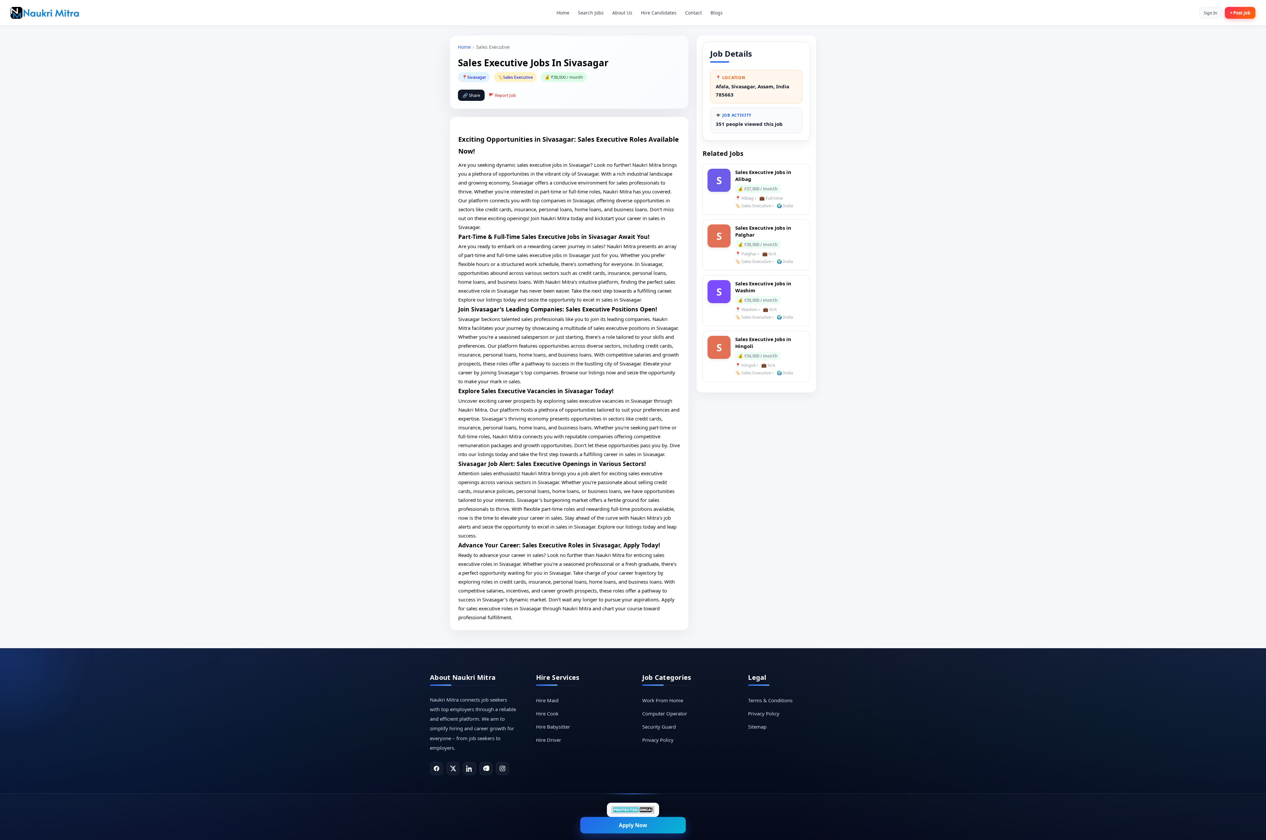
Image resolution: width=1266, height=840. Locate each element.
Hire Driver (548, 740)
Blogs (716, 13)
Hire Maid (547, 700)
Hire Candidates (659, 13)
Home (563, 13)
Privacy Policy (658, 740)
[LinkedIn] (469, 768)
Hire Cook (547, 713)
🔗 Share (471, 95)
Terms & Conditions (770, 700)
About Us (622, 13)
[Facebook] (436, 768)
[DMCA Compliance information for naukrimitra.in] (633, 810)
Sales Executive (518, 77)
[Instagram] (502, 768)
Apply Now (633, 825)
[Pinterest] (486, 768)
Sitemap (757, 726)
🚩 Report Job (502, 95)
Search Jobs (591, 13)
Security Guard (659, 726)
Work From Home (662, 700)
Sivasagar (476, 77)
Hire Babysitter (553, 726)
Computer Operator (664, 713)
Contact (693, 13)
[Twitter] (453, 768)
